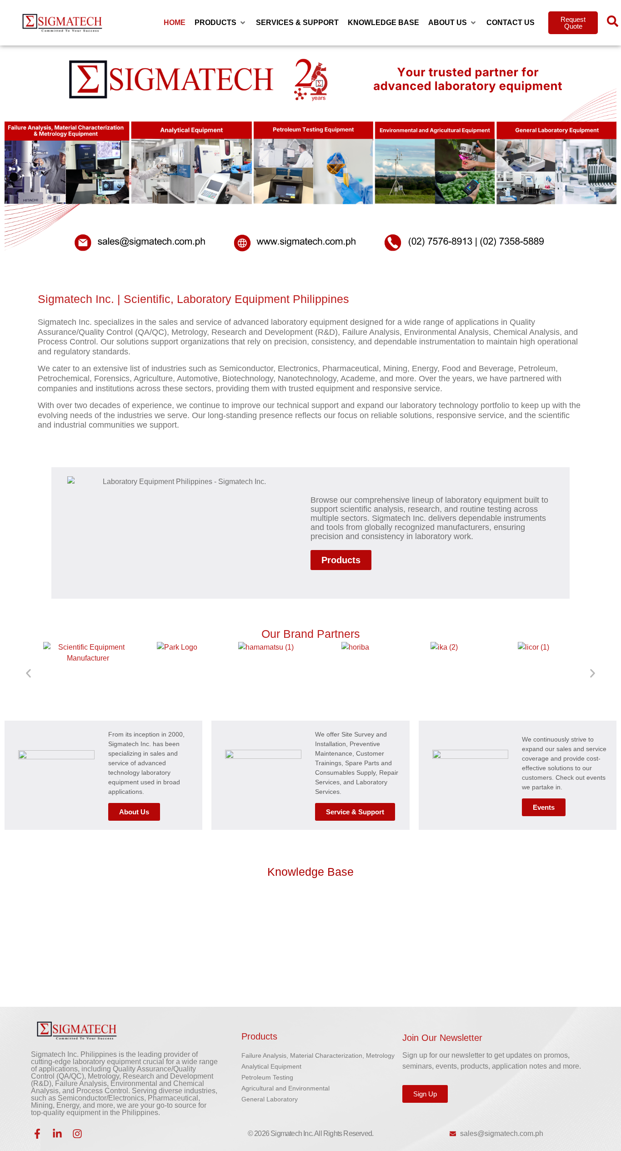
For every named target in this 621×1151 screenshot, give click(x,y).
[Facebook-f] (37, 1134)
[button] (220, 22)
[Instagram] (77, 1134)
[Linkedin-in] (57, 1134)
